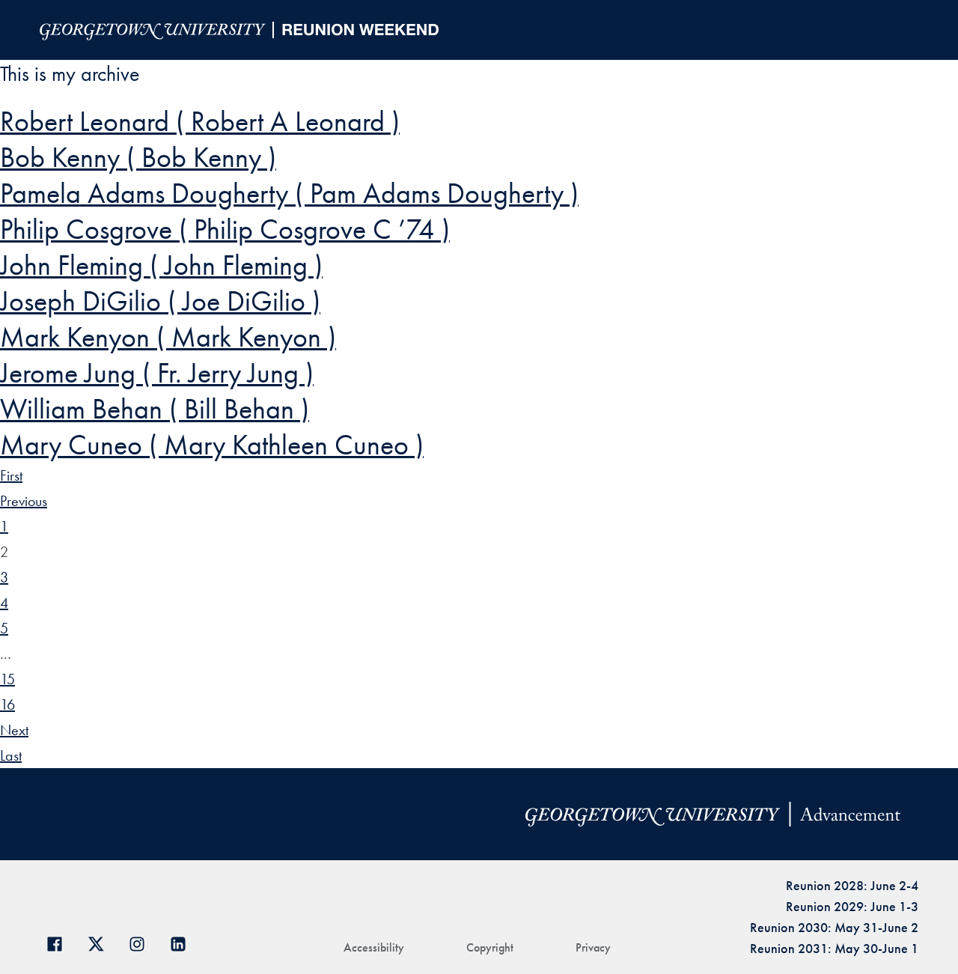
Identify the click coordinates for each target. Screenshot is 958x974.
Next (14, 730)
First (11, 475)
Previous (23, 501)
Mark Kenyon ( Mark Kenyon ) (168, 337)
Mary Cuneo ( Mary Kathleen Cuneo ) (212, 445)
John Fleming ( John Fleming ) (161, 265)
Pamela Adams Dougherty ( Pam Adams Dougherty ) (289, 193)
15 (7, 679)
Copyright (489, 947)
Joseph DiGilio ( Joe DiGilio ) (160, 301)
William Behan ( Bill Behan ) (154, 409)
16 (7, 704)
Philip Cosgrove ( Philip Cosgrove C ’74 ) (225, 229)
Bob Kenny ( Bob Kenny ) (138, 157)
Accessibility (374, 947)
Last (11, 755)
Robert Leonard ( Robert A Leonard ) (200, 121)
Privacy (593, 947)
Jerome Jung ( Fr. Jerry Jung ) (157, 373)
